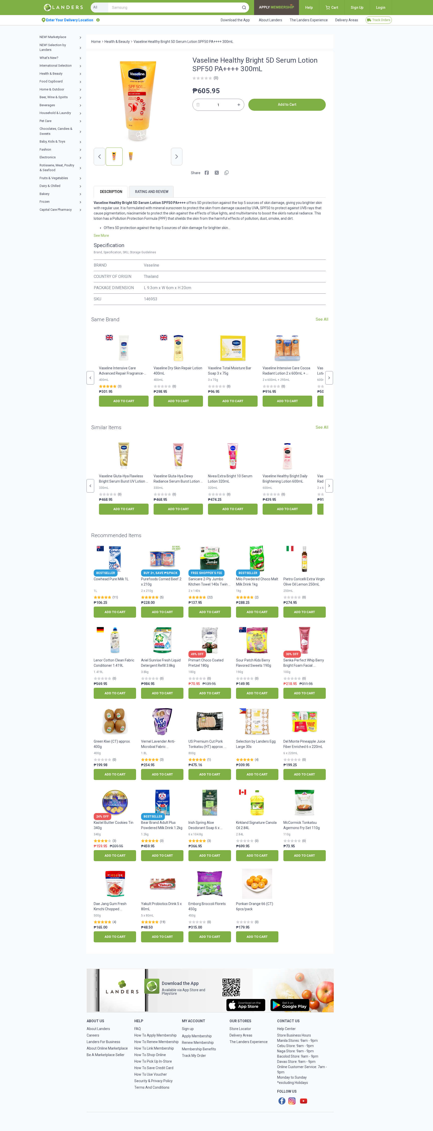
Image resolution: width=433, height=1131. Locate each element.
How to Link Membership (154, 1048)
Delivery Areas (241, 1035)
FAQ (137, 1029)
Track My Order (194, 1056)
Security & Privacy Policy (153, 1081)
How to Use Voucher (150, 1074)
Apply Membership (197, 1036)
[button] (244, 7)
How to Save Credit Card (153, 1068)
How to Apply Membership (155, 1035)
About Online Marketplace (107, 1048)
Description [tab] (111, 192)
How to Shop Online (150, 1055)
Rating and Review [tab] (151, 192)
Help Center (286, 1029)
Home (96, 42)
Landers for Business (103, 1042)
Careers (93, 1035)
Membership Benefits (199, 1049)
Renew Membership (198, 1043)
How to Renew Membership (156, 1042)
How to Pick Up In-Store (153, 1061)
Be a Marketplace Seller (106, 1055)
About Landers (98, 1029)
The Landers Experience (249, 1042)
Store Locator (240, 1029)
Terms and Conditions (151, 1087)
